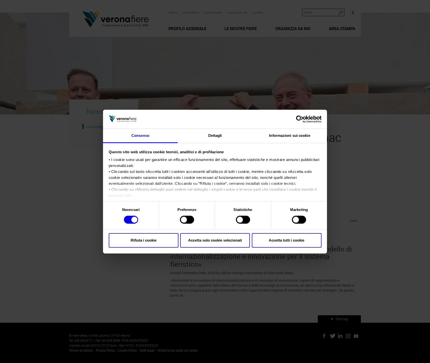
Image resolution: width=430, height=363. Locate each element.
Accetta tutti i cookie (286, 240)
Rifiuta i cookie (144, 240)
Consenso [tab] (140, 135)
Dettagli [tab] (215, 135)
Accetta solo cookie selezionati (215, 240)
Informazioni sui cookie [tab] (289, 135)
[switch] (187, 220)
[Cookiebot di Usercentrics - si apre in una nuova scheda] (300, 119)
